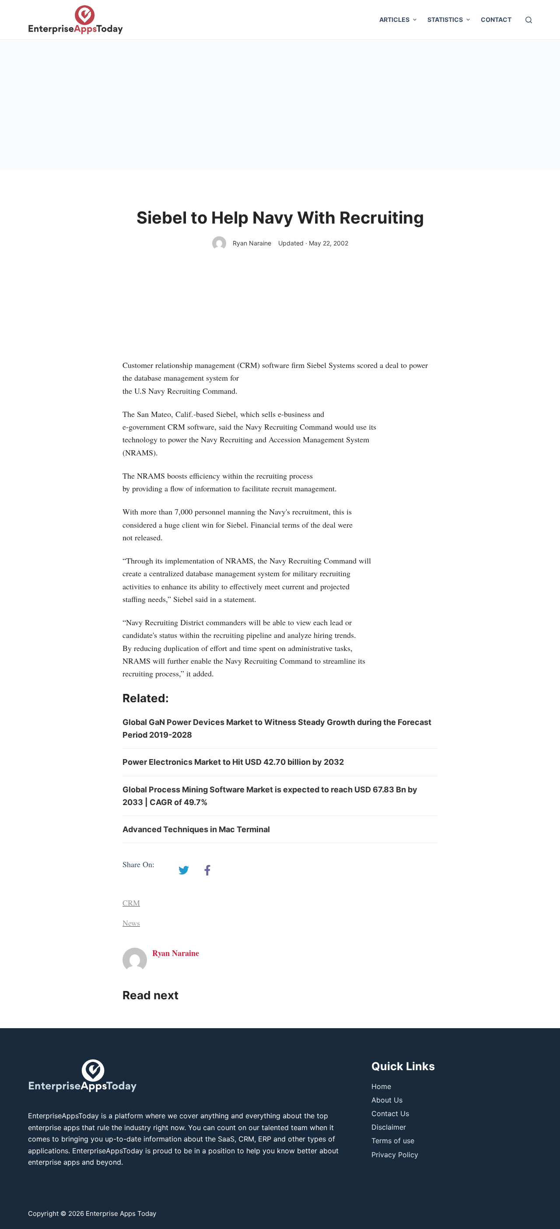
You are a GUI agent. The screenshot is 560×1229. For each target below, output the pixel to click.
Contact (496, 19)
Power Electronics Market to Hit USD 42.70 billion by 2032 (233, 762)
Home (381, 1086)
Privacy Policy (394, 1154)
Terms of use (392, 1140)
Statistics (445, 19)
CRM (131, 902)
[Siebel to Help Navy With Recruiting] (183, 870)
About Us (386, 1100)
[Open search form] (528, 20)
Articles (394, 19)
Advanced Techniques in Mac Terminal (196, 829)
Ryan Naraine (252, 243)
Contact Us (390, 1113)
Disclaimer (388, 1127)
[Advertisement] (280, 105)
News (131, 922)
